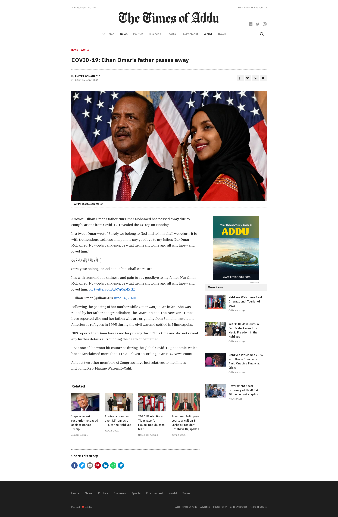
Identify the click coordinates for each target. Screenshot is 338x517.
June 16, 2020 (125, 298)
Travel (222, 34)
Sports (171, 34)
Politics (138, 34)
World (208, 34)
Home (110, 34)
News (124, 34)
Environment (189, 34)
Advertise (205, 507)
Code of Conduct (238, 507)
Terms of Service (258, 507)
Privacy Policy (220, 507)
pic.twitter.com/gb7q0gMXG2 (112, 289)
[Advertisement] (236, 439)
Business (155, 34)
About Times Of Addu (186, 507)
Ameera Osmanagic (87, 76)
